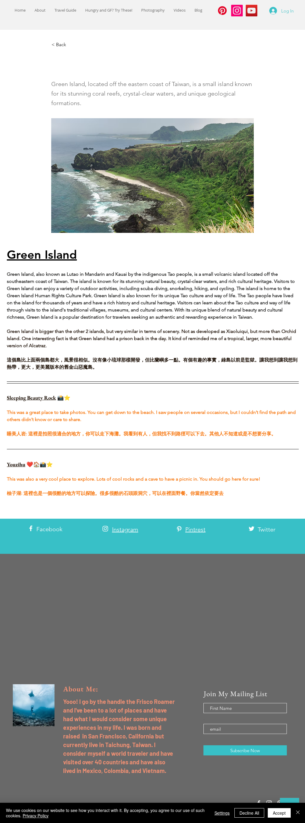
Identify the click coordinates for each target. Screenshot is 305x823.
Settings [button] (222, 813)
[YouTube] (251, 10)
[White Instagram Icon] (105, 528)
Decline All (249, 813)
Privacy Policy (36, 816)
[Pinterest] (222, 10)
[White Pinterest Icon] (179, 529)
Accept (279, 813)
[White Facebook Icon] (31, 528)
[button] (71, 45)
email (208, 719)
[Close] (297, 813)
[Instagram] (237, 10)
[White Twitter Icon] (251, 528)
